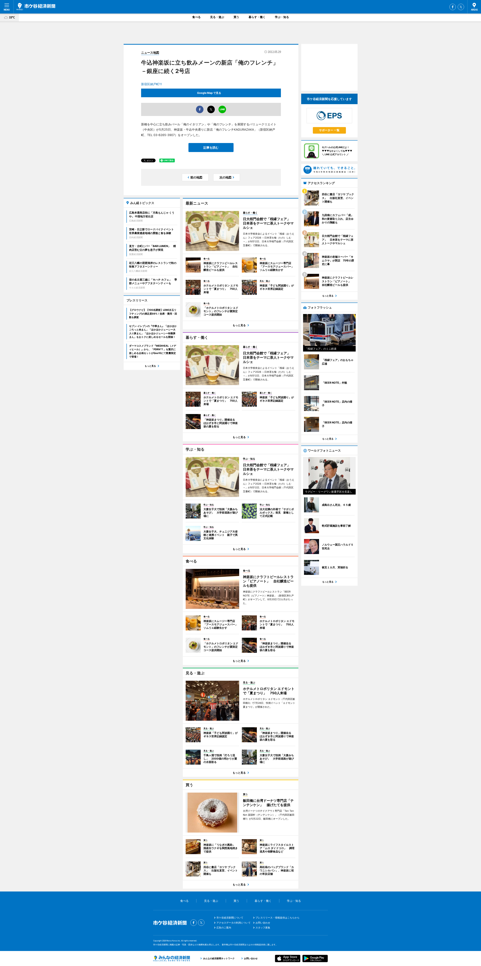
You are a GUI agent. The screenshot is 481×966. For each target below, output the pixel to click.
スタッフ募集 (263, 927)
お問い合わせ (263, 922)
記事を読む (211, 147)
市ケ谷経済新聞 (36, 6)
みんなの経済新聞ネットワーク (171, 958)
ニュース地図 (150, 52)
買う (236, 17)
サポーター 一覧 (329, 130)
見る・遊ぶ (217, 17)
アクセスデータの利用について (233, 922)
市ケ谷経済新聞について (229, 917)
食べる (196, 17)
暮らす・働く (257, 17)
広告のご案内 (223, 927)
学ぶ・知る (282, 17)
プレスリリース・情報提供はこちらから (277, 917)
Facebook (452, 7)
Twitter (461, 7)
